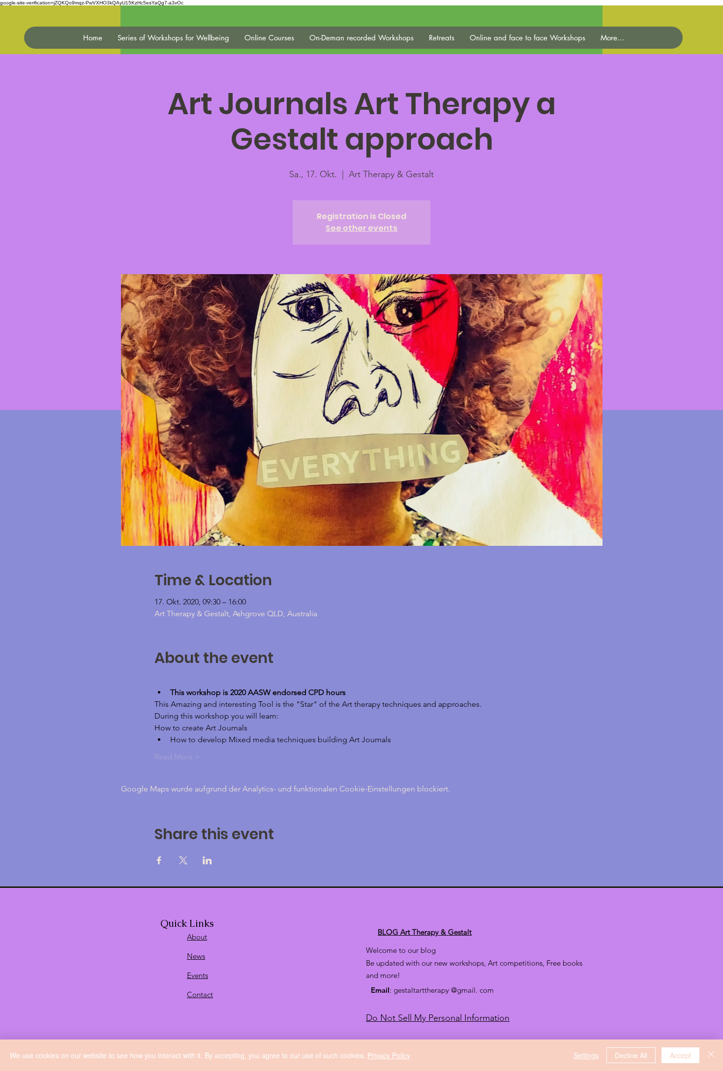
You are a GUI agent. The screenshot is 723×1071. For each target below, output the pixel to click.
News (196, 956)
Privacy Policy (388, 1055)
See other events (361, 228)
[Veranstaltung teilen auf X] (183, 860)
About (197, 937)
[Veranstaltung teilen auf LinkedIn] (207, 860)
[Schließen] (711, 1055)
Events (197, 975)
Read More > (177, 756)
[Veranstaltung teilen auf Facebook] (159, 860)
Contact (200, 994)
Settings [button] (586, 1055)
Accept (680, 1055)
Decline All (631, 1055)
